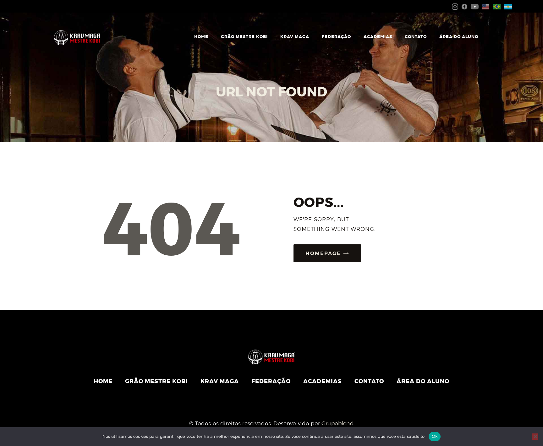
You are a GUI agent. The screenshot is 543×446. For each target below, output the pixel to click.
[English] (484, 6)
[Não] (535, 436)
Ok (435, 436)
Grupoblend (337, 423)
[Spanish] (507, 6)
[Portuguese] (495, 6)
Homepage (323, 253)
